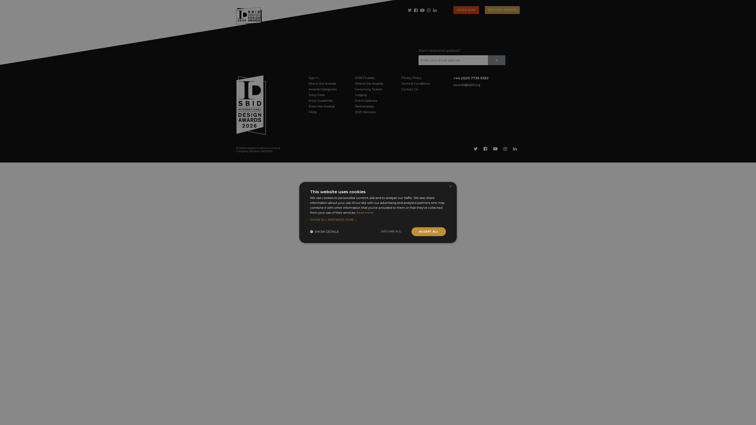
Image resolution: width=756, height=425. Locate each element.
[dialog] (378, 212)
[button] (378, 220)
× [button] (450, 186)
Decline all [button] (391, 231)
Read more (364, 212)
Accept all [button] (428, 231)
